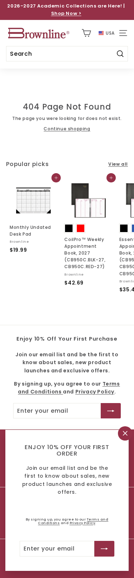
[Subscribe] (104, 549)
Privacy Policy (82, 523)
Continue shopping (67, 129)
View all (118, 164)
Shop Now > (66, 13)
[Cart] (86, 33)
